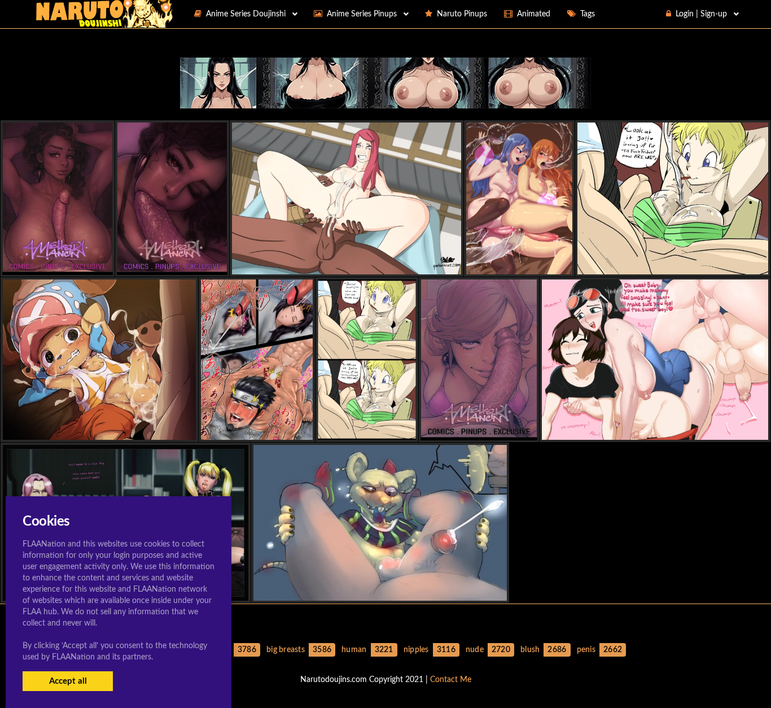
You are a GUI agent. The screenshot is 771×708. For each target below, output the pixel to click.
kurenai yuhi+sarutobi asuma (256, 430)
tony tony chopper (99, 430)
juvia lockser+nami (519, 264)
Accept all (68, 681)
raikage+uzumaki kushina (346, 264)
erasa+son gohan (366, 430)
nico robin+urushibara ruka (655, 430)
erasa (673, 264)
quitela (380, 591)
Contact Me (450, 680)
